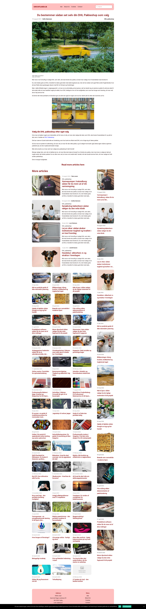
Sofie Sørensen (47, 19)
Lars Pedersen (73, 223)
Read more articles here (73, 164)
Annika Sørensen (75, 201)
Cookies (73, 7)
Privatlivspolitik (127, 606)
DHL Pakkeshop (49, 137)
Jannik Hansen (73, 247)
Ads (61, 7)
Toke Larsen (74, 176)
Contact (80, 7)
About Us (67, 7)
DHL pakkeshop (109, 19)
